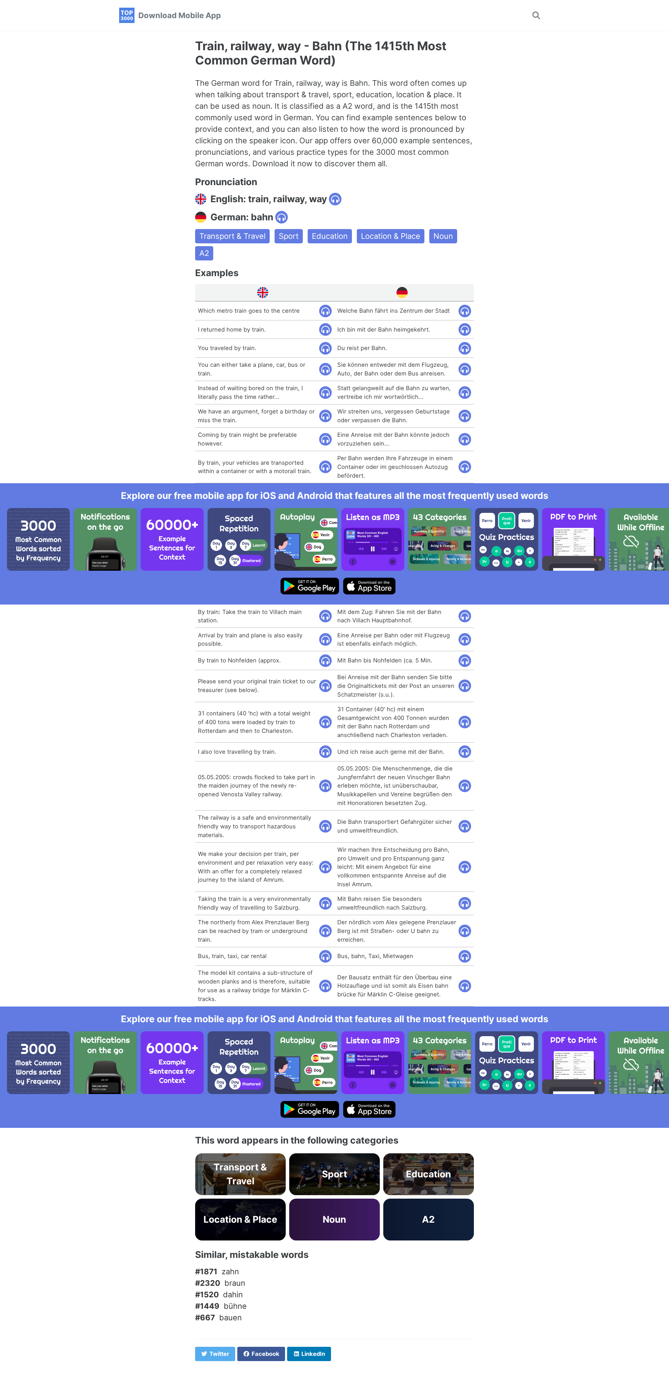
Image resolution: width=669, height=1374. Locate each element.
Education (330, 236)
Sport (289, 236)
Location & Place (390, 236)
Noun (443, 236)
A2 (204, 253)
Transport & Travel (232, 236)
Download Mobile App (179, 15)
